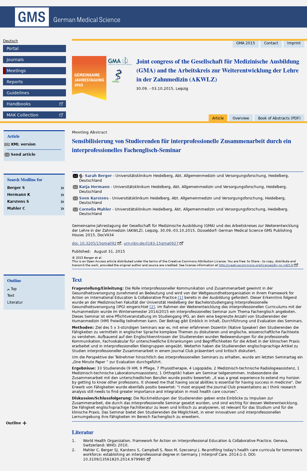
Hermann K (18, 195)
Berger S (16, 188)
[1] (180, 298)
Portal (13, 48)
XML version (23, 144)
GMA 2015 (245, 43)
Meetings (16, 70)
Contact (271, 43)
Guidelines (18, 92)
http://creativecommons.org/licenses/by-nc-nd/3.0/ (256, 265)
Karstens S (18, 201)
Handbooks (19, 104)
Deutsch (10, 41)
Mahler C (16, 208)
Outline (13, 423)
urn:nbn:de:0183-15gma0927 (151, 243)
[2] (152, 307)
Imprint (294, 43)
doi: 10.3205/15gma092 (94, 243)
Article (218, 118)
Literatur (15, 302)
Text (10, 295)
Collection (22, 115)
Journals (15, 59)
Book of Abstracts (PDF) (279, 118)
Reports (15, 81)
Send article (23, 154)
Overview (241, 118)
